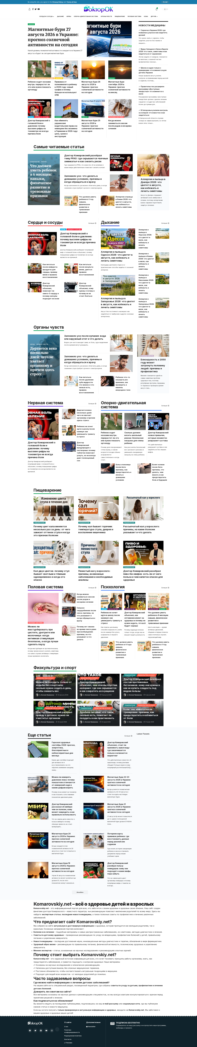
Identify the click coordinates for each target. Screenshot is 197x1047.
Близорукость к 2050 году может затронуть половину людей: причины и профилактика (153, 365)
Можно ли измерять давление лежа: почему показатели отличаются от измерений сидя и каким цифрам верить (63, 782)
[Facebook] (30, 1030)
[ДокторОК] (98, 9)
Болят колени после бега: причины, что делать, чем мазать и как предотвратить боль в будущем (159, 472)
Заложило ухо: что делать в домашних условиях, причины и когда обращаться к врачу (83, 179)
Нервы (31, 117)
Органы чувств (42, 344)
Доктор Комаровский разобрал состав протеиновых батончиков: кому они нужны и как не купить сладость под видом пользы (142, 685)
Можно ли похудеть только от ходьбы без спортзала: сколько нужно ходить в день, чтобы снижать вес (54, 686)
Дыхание (58, 78)
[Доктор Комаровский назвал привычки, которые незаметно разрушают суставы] (158, 421)
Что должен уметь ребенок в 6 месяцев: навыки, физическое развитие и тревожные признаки (43, 181)
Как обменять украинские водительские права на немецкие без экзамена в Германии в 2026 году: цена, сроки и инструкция (66, 128)
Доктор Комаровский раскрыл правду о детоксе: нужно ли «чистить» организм (54, 715)
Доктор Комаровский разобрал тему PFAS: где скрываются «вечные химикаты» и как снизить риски (86, 158)
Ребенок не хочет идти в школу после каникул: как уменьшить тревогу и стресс (86, 431)
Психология (35, 161)
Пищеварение (39, 522)
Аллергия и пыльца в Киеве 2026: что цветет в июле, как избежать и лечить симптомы (146, 261)
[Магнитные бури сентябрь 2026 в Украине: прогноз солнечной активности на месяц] (120, 69)
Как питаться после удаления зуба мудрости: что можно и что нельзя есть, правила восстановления (86, 385)
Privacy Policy (57, 2)
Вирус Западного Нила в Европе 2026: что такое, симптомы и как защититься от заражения (153, 51)
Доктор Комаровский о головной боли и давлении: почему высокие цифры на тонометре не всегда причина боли (78, 239)
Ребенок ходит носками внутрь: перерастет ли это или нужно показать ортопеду (110, 437)
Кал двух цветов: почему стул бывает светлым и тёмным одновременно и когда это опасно (51, 575)
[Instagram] (52, 1030)
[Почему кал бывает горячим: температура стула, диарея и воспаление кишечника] (98, 508)
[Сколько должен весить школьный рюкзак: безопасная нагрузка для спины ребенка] (135, 421)
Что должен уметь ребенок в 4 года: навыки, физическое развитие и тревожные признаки (124, 649)
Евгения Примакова (47, 695)
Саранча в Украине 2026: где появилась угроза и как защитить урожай (153, 32)
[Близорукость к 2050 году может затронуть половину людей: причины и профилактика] (153, 345)
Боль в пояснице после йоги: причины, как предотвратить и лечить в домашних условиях (123, 472)
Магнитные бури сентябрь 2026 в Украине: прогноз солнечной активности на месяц (119, 87)
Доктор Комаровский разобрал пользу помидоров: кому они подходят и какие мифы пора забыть (119, 868)
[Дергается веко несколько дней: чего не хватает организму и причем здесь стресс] (69, 414)
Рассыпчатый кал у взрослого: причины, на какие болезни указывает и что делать (141, 529)
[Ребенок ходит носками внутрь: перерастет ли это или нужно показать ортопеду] (39, 69)
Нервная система (45, 403)
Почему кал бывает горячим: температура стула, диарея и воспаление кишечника (95, 529)
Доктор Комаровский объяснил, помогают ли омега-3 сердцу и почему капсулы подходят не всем (51, 291)
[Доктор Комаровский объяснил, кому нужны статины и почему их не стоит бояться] (71, 287)
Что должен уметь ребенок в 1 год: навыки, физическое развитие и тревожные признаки (87, 204)
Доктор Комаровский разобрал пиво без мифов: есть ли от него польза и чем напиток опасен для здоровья (143, 575)
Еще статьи (39, 735)
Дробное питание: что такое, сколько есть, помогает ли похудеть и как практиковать (97, 715)
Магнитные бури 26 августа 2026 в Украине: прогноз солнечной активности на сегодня (92, 87)
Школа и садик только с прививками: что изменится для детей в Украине (152, 70)
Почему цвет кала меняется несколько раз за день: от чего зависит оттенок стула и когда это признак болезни (52, 531)
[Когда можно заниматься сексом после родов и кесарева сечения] (120, 108)
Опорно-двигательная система (41, 78)
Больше (91, 223)
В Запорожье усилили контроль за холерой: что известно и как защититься (153, 112)
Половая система (116, 117)
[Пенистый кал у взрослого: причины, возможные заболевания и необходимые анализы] (98, 553)
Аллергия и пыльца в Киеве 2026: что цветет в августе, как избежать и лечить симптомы (124, 202)
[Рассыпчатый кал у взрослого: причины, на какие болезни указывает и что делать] (143, 508)
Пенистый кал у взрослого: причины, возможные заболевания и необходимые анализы (95, 575)
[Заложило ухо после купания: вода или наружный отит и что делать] (121, 343)
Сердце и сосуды (42, 117)
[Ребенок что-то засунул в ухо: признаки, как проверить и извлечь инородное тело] (107, 381)
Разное (31, 24)
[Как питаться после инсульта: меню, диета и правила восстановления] (71, 268)
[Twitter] (35, 1030)
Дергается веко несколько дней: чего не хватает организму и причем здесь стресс (43, 361)
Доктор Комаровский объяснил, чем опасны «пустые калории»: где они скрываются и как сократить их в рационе (98, 686)
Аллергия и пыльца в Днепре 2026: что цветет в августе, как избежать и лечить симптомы (153, 185)
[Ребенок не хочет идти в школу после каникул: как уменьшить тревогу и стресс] (69, 430)
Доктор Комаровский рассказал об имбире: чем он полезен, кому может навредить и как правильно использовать (64, 809)
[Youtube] (46, 1030)
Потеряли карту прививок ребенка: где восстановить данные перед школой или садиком (118, 839)
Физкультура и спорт (45, 678)
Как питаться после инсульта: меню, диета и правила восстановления (86, 269)
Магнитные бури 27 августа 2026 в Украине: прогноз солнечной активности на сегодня (53, 37)
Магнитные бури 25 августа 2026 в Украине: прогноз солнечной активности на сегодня (92, 125)
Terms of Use (72, 2)
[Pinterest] (41, 1030)
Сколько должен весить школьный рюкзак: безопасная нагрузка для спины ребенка (134, 437)
